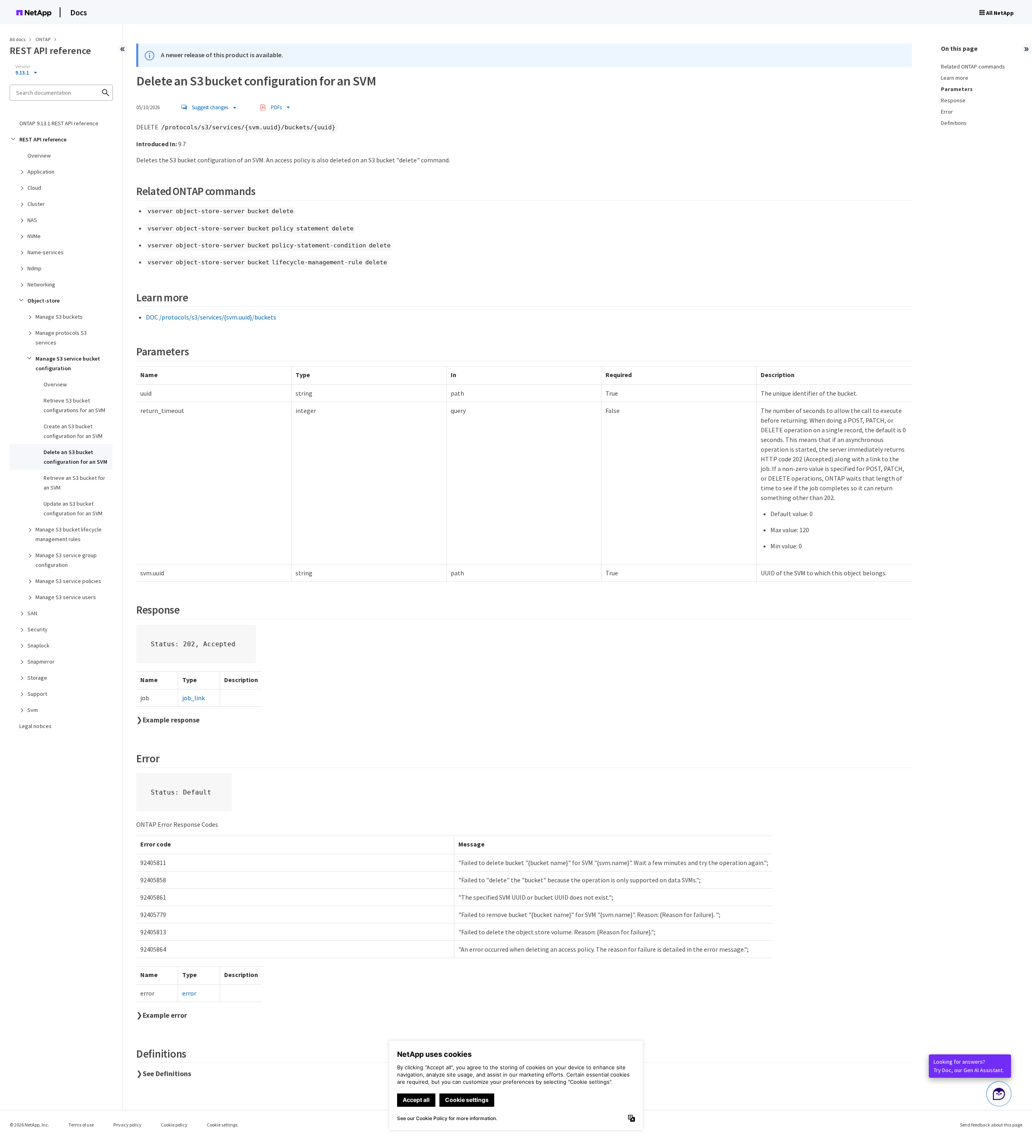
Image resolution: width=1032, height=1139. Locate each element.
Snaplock (38, 645)
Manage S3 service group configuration (66, 560)
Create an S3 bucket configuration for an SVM (73, 431)
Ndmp (34, 268)
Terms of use (81, 1125)
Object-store (43, 300)
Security (37, 629)
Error (947, 111)
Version (22, 66)
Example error (165, 1015)
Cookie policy (174, 1125)
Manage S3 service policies (68, 581)
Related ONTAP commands (973, 66)
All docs (17, 39)
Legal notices (35, 726)
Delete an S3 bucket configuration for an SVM (75, 456)
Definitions (954, 123)
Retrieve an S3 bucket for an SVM (74, 482)
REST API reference (43, 139)
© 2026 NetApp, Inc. (29, 1125)
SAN (32, 613)
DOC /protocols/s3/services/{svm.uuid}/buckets (211, 317)
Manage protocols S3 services (61, 337)
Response (953, 100)
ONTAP (43, 39)
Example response (171, 720)
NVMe (34, 236)
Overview (39, 155)
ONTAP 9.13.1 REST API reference (58, 123)
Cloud (34, 187)
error (189, 993)
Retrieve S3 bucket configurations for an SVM (74, 405)
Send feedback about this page (991, 1125)
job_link (193, 698)
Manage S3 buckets (59, 316)
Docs (78, 12)
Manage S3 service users (65, 597)
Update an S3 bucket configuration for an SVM (73, 508)
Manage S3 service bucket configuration (67, 363)
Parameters (957, 89)
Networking (41, 284)
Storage (37, 677)
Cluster (36, 203)
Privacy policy (127, 1125)
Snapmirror (40, 661)
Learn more (954, 77)
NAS (32, 220)
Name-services (45, 252)
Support (37, 693)
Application (40, 171)
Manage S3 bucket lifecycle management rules (68, 534)
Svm (32, 710)
